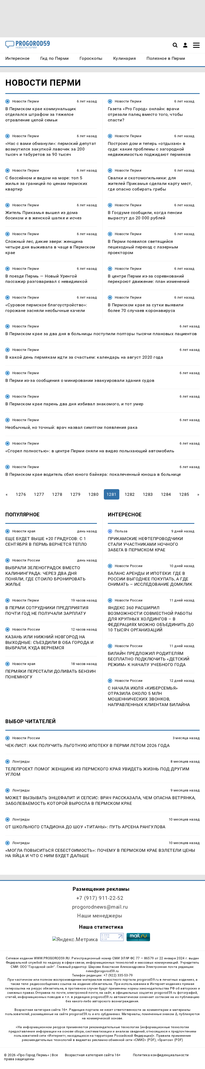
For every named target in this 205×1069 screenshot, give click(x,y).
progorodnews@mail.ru (100, 907)
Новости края (24, 531)
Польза (121, 531)
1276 (21, 494)
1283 (148, 494)
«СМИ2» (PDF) (144, 1040)
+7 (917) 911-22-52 (99, 898)
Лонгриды (21, 761)
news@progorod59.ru (102, 971)
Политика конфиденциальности (161, 1055)
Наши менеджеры (100, 916)
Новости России (26, 560)
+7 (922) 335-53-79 (118, 975)
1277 (39, 494)
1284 (166, 494)
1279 (75, 494)
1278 (57, 494)
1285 (184, 494)
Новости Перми (25, 101)
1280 (93, 494)
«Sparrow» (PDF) (170, 1040)
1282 (130, 494)
